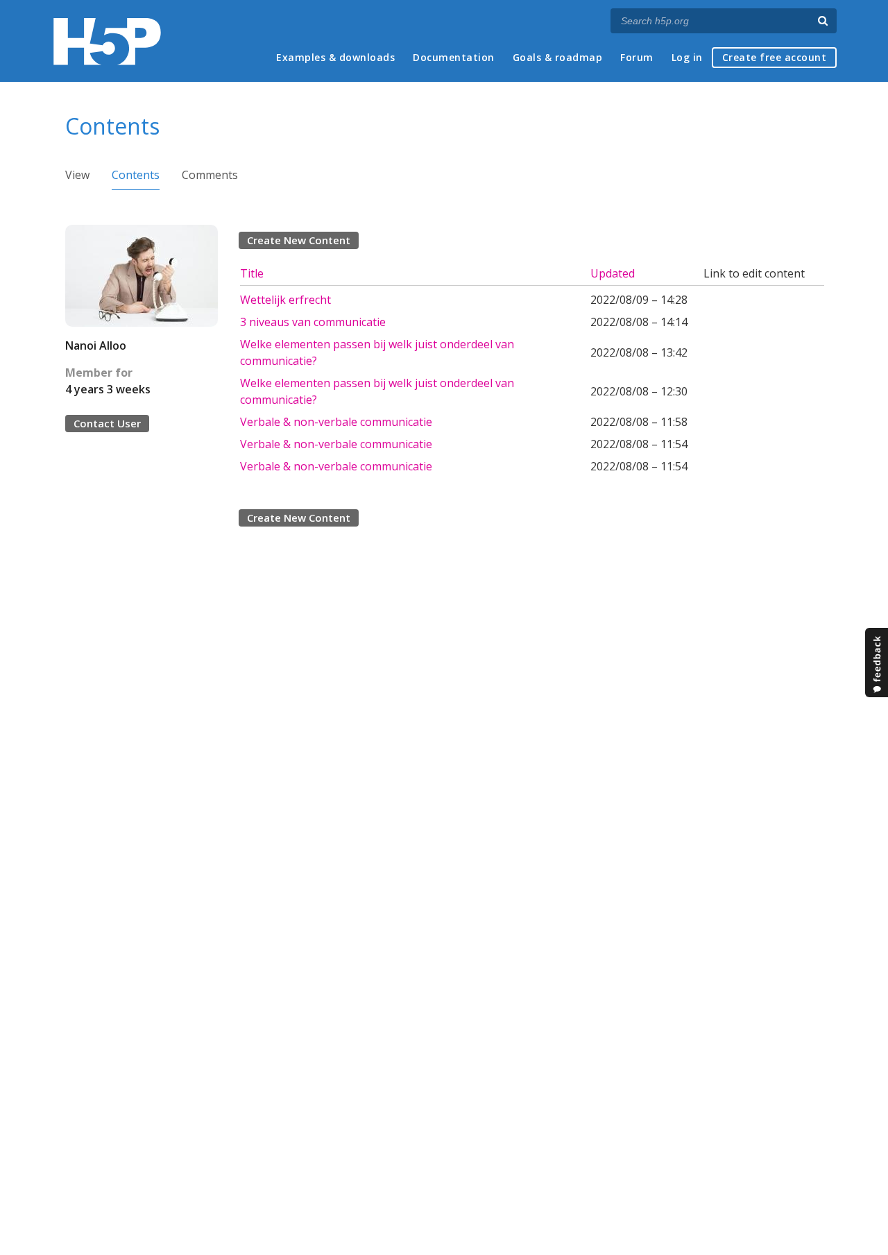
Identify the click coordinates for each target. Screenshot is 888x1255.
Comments (210, 174)
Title (252, 273)
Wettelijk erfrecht (285, 299)
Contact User (107, 423)
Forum (637, 57)
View (77, 174)
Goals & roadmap (558, 57)
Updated (612, 273)
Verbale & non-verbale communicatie (336, 421)
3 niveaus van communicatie (313, 322)
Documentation (454, 57)
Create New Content (298, 240)
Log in (687, 57)
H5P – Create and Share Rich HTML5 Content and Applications (107, 41)
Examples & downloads (335, 57)
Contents (136, 174)
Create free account (774, 57)
